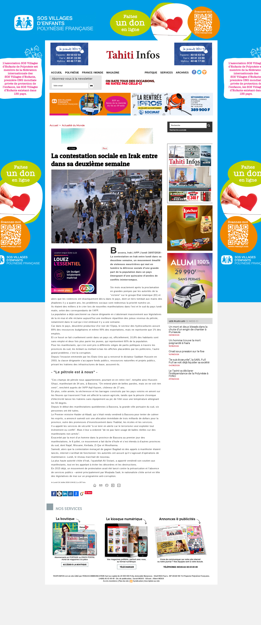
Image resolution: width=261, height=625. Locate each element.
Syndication (138, 581)
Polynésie (72, 72)
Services (166, 72)
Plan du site (124, 581)
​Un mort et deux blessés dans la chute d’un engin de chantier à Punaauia (188, 329)
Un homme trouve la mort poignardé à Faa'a (185, 342)
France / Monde (92, 72)
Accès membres (110, 581)
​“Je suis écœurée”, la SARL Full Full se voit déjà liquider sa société (189, 361)
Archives (182, 72)
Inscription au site (152, 581)
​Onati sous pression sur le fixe (186, 351)
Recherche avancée (178, 130)
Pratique (151, 72)
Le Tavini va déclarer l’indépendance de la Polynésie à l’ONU (188, 373)
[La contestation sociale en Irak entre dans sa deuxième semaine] (106, 170)
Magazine (112, 72)
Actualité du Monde (73, 125)
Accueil (56, 72)
